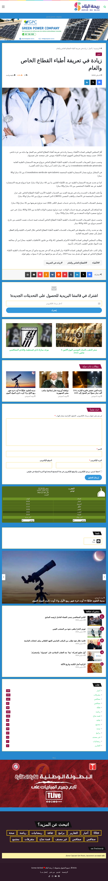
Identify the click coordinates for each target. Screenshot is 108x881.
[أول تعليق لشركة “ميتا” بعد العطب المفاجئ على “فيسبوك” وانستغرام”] (94, 656)
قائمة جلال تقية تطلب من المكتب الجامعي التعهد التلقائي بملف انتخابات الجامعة (54, 641)
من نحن (52, 872)
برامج (98, 733)
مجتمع (98, 724)
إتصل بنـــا (44, 872)
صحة (98, 728)
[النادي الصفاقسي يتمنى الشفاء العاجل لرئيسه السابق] (94, 621)
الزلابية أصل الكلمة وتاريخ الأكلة (73, 664)
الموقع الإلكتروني (46, 460)
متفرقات (97, 695)
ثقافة (98, 720)
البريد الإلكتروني (95, 460)
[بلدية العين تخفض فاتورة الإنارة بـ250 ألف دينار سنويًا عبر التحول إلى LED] (87, 379)
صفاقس (97, 699)
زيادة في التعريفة (53, 262)
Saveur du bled (37, 868)
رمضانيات (96, 741)
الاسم (99, 449)
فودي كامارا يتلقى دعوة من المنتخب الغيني (69, 629)
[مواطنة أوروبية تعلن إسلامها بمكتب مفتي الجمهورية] (54, 379)
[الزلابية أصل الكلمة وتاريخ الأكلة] (94, 668)
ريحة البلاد (49, 868)
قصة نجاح (96, 716)
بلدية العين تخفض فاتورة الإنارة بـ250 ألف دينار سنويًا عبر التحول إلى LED (87, 391)
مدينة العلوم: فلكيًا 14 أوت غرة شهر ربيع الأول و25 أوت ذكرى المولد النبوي (20, 391)
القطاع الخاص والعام (76, 262)
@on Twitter (97, 848)
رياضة (98, 712)
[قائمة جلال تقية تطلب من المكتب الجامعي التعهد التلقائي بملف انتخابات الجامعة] (94, 644)
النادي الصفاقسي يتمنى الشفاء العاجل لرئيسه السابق (65, 617)
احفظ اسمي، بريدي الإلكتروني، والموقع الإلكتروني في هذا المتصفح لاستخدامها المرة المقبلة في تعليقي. (63, 471)
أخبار (90, 48)
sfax (98, 707)
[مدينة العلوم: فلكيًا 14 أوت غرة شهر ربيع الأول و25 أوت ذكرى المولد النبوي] (20, 379)
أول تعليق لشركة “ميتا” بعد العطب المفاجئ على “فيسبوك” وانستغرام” (58, 652)
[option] (54, 577)
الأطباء (95, 262)
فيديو (58, 872)
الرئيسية (97, 48)
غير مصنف (96, 737)
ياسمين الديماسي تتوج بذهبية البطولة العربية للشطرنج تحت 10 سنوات (70, 600)
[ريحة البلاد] (86, 6)
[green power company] (54, 29)
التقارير (97, 746)
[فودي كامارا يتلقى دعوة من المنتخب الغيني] (94, 633)
